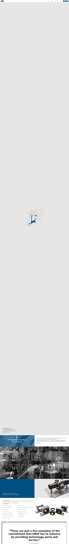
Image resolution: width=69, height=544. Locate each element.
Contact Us (39, 443)
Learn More (5, 432)
